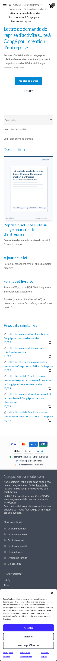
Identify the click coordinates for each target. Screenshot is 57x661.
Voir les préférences (28, 645)
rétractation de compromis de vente (23, 488)
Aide (6, 585)
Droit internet (15, 551)
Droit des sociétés (17, 534)
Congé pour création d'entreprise (26, 8)
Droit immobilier (17, 528)
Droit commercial (17, 545)
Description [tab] (10, 120)
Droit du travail (32, 4)
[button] (52, 592)
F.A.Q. (7, 579)
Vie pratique (14, 563)
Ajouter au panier (28, 80)
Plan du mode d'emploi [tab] (22, 138)
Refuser (28, 636)
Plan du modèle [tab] (18, 129)
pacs (13, 502)
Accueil (17, 4)
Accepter (28, 627)
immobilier (42, 485)
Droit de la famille (17, 557)
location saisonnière (28, 495)
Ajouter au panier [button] (49, 342)
